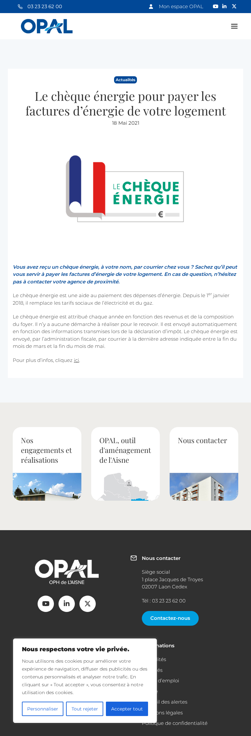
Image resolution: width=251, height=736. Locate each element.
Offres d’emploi (160, 680)
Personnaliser (42, 709)
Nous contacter (202, 440)
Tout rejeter (85, 709)
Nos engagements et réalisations (46, 450)
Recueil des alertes (164, 702)
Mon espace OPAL (181, 6)
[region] (85, 680)
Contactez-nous (170, 618)
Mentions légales (162, 712)
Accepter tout (127, 709)
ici (76, 360)
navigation (234, 26)
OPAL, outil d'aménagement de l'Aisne (125, 450)
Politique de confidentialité (175, 723)
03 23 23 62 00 (44, 6)
